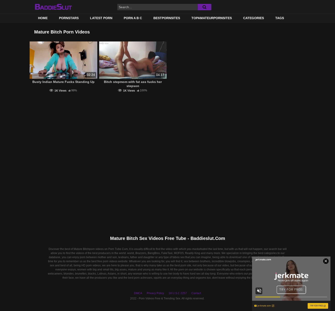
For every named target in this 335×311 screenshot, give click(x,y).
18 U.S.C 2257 (178, 293)
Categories (253, 18)
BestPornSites (166, 18)
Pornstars (69, 18)
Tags (279, 18)
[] (204, 7)
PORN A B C (133, 18)
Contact (196, 293)
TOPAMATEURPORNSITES (211, 18)
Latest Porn (101, 18)
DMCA (138, 293)
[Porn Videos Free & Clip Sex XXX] (53, 7)
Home (43, 18)
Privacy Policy (155, 293)
